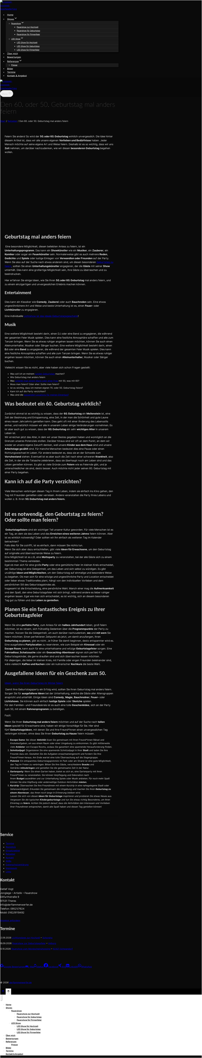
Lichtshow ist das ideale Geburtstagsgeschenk (51, 316)
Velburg (52, 943)
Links (8, 871)
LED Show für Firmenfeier (28, 50)
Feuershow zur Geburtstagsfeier (29, 943)
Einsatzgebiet (13, 850)
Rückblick (11, 847)
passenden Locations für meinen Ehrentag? (46, 394)
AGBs (8, 861)
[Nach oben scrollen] (3, 992)
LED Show (16, 1023)
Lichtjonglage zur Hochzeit (26, 937)
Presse (14, 65)
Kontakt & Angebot (17, 75)
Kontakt (10, 857)
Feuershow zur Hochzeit (27, 27)
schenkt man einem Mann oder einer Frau (36, 380)
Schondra (47, 937)
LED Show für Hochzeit (27, 42)
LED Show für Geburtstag (28, 46)
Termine (11, 72)
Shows (9, 1008)
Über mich (12, 53)
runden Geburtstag (45, 373)
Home (10, 14)
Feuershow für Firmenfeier (28, 34)
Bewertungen (14, 57)
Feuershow (16, 1011)
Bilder (10, 68)
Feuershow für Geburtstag (28, 30)
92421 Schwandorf (63, 948)
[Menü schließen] (1, 998)
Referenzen (11, 1041)
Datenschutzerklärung (17, 864)
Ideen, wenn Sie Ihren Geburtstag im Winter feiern (34, 683)
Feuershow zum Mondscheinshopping (30, 948)
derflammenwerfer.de (20, 982)
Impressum (11, 868)
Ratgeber (10, 854)
